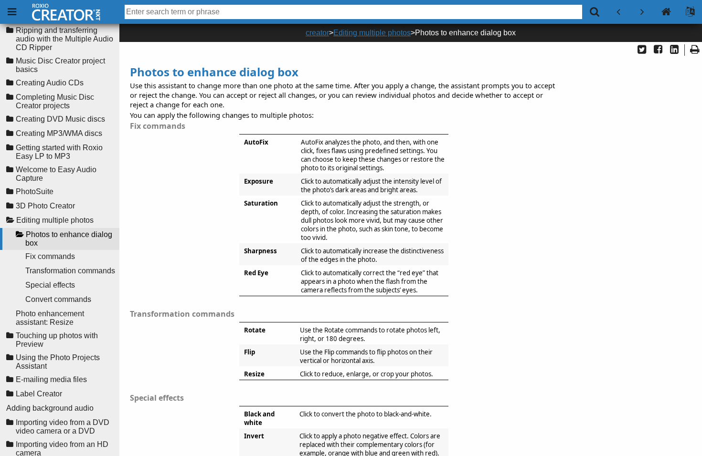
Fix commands (50, 256)
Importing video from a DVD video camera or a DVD (62, 426)
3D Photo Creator (45, 206)
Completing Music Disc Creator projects (55, 101)
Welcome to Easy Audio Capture (56, 174)
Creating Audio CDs (50, 83)
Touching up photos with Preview (57, 340)
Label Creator (39, 394)
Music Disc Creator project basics (60, 65)
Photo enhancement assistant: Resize (50, 318)
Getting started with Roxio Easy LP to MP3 (59, 152)
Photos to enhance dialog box (68, 238)
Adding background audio (50, 408)
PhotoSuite (34, 191)
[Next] (642, 12)
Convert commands (58, 299)
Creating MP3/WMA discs (59, 133)
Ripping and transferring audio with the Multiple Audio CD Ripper (64, 39)
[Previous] (618, 12)
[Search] (594, 12)
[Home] (666, 12)
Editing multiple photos (55, 220)
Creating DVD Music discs (60, 119)
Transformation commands (70, 271)
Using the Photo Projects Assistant (58, 361)
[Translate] (690, 12)
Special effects (50, 285)
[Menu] (12, 12)
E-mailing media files (51, 379)
